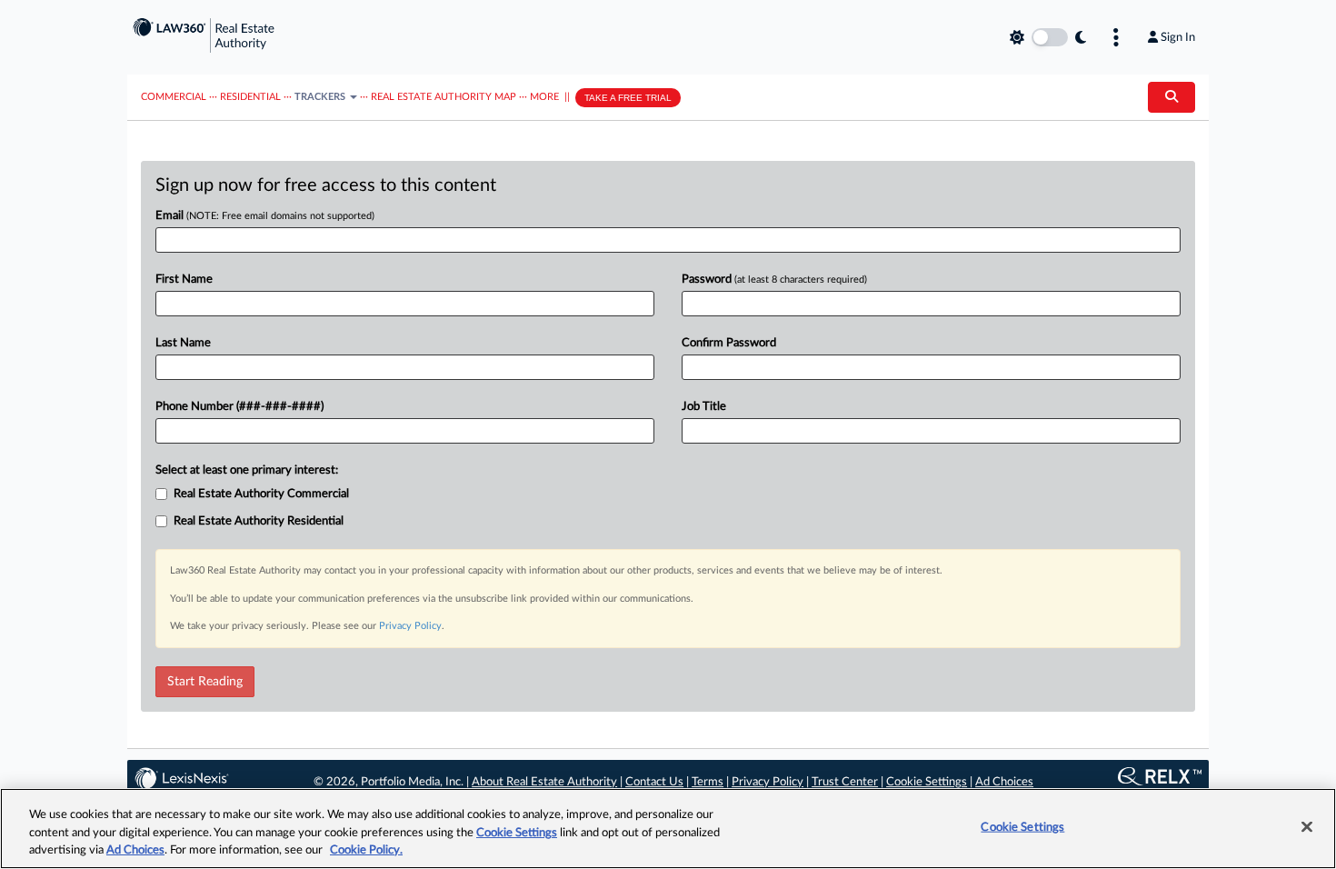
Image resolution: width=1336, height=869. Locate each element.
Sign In (1178, 37)
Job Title (704, 407)
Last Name (183, 343)
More (544, 97)
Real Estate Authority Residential (259, 521)
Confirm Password (729, 343)
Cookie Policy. (366, 850)
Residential (250, 97)
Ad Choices (1004, 782)
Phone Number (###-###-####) (239, 407)
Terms (707, 782)
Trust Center (845, 782)
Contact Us (654, 782)
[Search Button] (1171, 97)
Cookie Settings (926, 782)
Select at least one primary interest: (246, 470)
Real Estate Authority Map (443, 97)
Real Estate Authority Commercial (261, 494)
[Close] (1307, 826)
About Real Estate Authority (544, 782)
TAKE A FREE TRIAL (628, 98)
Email (264, 216)
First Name (184, 279)
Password (774, 279)
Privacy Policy (410, 626)
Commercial (173, 97)
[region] (668, 828)
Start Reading (205, 681)
